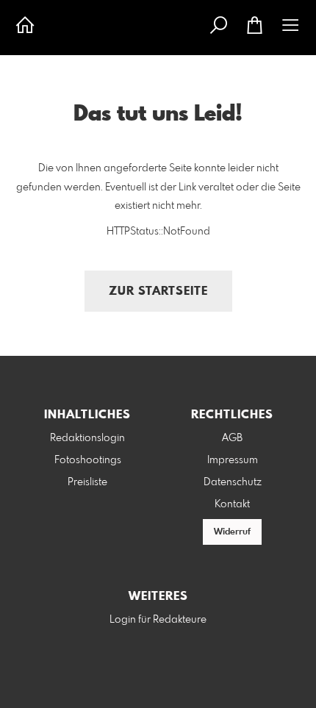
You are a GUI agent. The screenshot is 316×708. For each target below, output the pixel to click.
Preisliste (87, 482)
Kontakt (232, 504)
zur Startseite (158, 291)
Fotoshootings (87, 460)
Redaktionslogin (87, 438)
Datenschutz (233, 482)
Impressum (232, 460)
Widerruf (232, 532)
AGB (232, 438)
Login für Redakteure (158, 620)
